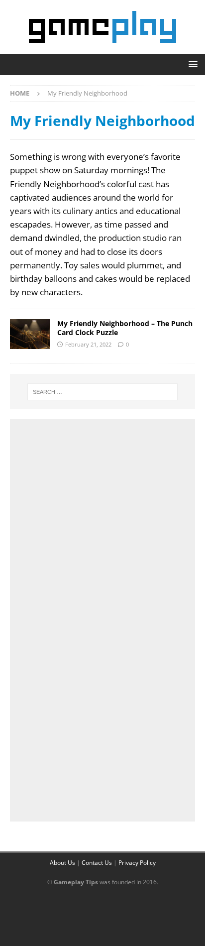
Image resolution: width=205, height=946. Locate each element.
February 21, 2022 (88, 344)
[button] (191, 64)
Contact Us (97, 862)
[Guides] (30, 334)
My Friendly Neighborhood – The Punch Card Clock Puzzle (125, 328)
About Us (62, 862)
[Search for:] (102, 391)
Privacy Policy (137, 862)
